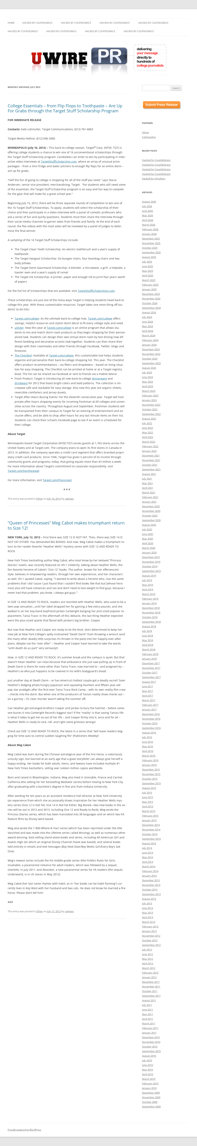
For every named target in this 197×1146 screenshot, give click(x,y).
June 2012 (147, 954)
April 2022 (147, 437)
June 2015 (147, 797)
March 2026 (148, 224)
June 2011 (147, 1009)
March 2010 (148, 1079)
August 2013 (149, 899)
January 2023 (149, 400)
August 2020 (149, 525)
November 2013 (151, 885)
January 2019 (149, 603)
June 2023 (147, 377)
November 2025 (151, 243)
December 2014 (151, 825)
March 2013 (148, 922)
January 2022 (149, 451)
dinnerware (99, 378)
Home (11, 22)
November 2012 (151, 935)
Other (39, 498)
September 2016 (151, 728)
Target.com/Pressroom (57, 480)
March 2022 (148, 441)
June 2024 (147, 321)
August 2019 (149, 575)
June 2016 (147, 742)
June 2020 (147, 534)
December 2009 (151, 1092)
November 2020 (151, 511)
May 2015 (147, 802)
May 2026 (147, 215)
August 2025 (149, 257)
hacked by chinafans (153, 178)
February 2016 (150, 760)
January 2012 (149, 977)
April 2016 (147, 751)
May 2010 (147, 1069)
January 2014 (149, 875)
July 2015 (147, 792)
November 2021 (151, 460)
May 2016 (147, 746)
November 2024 (151, 298)
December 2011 (151, 982)
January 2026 (149, 234)
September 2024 (151, 308)
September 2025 (151, 252)
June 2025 (147, 266)
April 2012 (147, 963)
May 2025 (147, 271)
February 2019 (150, 598)
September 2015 (151, 783)
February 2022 (150, 446)
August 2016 (149, 732)
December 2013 (151, 880)
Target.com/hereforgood (23, 471)
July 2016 (147, 737)
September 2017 (151, 677)
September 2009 (151, 1106)
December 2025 (151, 238)
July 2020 (147, 529)
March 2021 (148, 492)
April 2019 (147, 589)
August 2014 (149, 843)
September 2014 (151, 839)
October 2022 (149, 409)
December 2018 (151, 608)
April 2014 (147, 862)
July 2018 (147, 631)
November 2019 (151, 561)
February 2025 (150, 284)
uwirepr (69, 498)
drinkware (21, 383)
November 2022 (151, 404)
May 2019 (147, 585)
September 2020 (151, 520)
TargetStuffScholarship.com (59, 161)
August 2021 (149, 474)
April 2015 (147, 806)
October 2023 (149, 358)
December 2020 (151, 506)
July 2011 (147, 1005)
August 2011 (149, 1000)
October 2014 (149, 834)
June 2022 (147, 428)
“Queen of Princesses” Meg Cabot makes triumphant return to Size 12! (66, 525)
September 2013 (151, 894)
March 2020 (148, 548)
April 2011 (147, 1019)
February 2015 (150, 815)
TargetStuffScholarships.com (96, 291)
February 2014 (150, 871)
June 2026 (147, 211)
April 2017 (147, 695)
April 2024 (147, 331)
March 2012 (148, 968)
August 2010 (149, 1056)
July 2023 (147, 372)
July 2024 (147, 317)
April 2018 (147, 645)
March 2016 (148, 755)
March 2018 (148, 649)
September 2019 (151, 571)
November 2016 (151, 718)
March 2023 (148, 391)
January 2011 (149, 1032)
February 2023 (150, 395)
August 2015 (149, 788)
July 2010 (147, 1060)
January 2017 (149, 709)
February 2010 (150, 1083)
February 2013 (150, 926)
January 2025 (149, 289)
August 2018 (149, 626)
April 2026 (147, 220)
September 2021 (151, 469)
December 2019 (151, 557)
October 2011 (149, 991)
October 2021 (149, 465)
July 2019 (147, 580)
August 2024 (149, 312)
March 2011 (148, 1023)
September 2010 (151, 1051)
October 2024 (149, 303)
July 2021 (147, 478)
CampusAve (149, 137)
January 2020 (149, 552)
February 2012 (150, 972)
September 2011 (151, 995)
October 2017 (149, 672)
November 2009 (151, 1097)
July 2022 (147, 423)
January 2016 (149, 765)
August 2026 (149, 201)
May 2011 (147, 1014)
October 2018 (149, 617)
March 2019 (148, 594)
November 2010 (151, 1042)
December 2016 (151, 714)
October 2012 (149, 940)
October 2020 (149, 515)
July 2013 (147, 903)
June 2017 (147, 686)
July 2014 (147, 848)
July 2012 (147, 949)
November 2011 (151, 986)
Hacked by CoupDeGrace (37, 22)
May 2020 (147, 538)
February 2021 (150, 497)
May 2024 (147, 326)
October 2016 (149, 723)
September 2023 (151, 363)
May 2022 (147, 432)
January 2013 (149, 931)
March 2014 (148, 866)
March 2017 (148, 700)
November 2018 (151, 612)
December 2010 (151, 1037)
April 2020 (147, 543)
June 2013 (147, 908)
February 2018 (150, 654)
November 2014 (151, 829)
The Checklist (23, 355)
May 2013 (147, 912)
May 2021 (147, 483)
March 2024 (148, 335)
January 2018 (149, 658)
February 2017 (150, 705)
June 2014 (147, 852)
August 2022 (149, 418)
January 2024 (149, 344)
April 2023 (147, 386)
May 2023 (147, 381)
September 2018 (151, 621)
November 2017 (151, 668)
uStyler (19, 328)
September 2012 (151, 945)
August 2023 (149, 368)
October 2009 (149, 1102)
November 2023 (151, 354)
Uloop (145, 132)
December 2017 (151, 663)
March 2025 (148, 280)
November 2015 (151, 774)
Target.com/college (27, 318)
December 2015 (151, 769)
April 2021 (147, 488)
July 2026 (147, 206)
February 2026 (150, 229)
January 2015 (149, 820)
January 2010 (149, 1088)
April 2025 (147, 275)
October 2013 (149, 889)
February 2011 (150, 1028)
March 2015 (148, 811)
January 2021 (149, 501)
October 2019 (149, 566)
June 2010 (147, 1065)
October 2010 (149, 1046)
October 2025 (149, 248)
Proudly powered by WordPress (24, 1129)
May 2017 (147, 691)
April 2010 (147, 1074)
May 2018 (147, 640)
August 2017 (149, 682)
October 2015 (149, 778)
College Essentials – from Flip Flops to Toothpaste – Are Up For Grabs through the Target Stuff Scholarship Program (65, 108)
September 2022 (151, 414)
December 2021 (151, 455)
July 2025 (147, 261)
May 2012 (147, 959)
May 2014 (147, 857)
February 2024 (150, 340)
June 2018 (147, 635)
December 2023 (151, 349)
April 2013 (147, 917)
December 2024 (151, 294)
